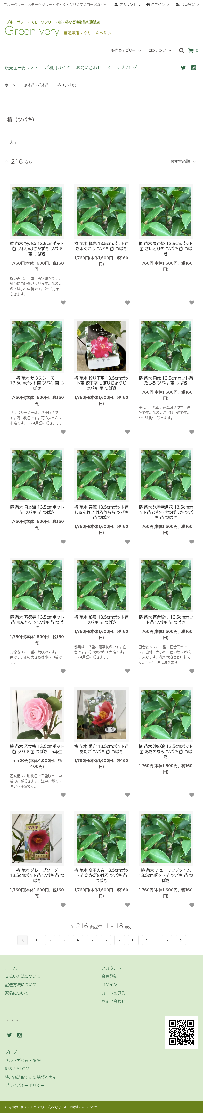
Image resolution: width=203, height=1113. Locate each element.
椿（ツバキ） (67, 85)
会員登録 (188, 4)
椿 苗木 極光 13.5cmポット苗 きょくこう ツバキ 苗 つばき (101, 246)
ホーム (10, 85)
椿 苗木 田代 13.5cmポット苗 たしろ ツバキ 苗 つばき (166, 380)
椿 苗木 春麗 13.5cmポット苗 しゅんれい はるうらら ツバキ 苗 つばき (101, 512)
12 (167, 940)
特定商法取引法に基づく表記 (30, 1077)
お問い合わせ (89, 67)
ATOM (23, 1069)
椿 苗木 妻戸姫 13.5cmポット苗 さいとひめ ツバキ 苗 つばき (166, 248)
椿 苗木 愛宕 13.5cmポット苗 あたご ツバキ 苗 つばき (101, 749)
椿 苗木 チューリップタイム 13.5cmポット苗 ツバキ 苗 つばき (166, 875)
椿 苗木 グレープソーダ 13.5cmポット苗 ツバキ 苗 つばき (37, 875)
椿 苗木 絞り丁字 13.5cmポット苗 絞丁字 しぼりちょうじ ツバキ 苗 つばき (101, 383)
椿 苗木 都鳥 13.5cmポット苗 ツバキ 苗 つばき (101, 619)
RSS (8, 1069)
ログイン (158, 4)
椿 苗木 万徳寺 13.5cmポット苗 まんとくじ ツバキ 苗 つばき (37, 622)
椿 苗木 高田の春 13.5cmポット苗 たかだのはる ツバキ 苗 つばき (101, 875)
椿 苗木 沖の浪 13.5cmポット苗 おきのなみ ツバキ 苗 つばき (166, 751)
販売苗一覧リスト (22, 67)
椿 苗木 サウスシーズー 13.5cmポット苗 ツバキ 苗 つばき (37, 383)
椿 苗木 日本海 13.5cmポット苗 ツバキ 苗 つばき (37, 509)
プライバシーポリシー (25, 1085)
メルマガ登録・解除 (23, 1060)
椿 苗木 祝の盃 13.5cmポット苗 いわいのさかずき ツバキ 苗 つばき (37, 248)
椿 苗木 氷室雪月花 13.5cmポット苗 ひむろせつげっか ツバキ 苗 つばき (166, 512)
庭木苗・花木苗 (36, 85)
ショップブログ (122, 67)
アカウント (128, 4)
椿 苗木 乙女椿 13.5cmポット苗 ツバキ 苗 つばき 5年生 (37, 749)
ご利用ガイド (57, 67)
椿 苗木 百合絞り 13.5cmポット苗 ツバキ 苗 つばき (166, 619)
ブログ (11, 1052)
